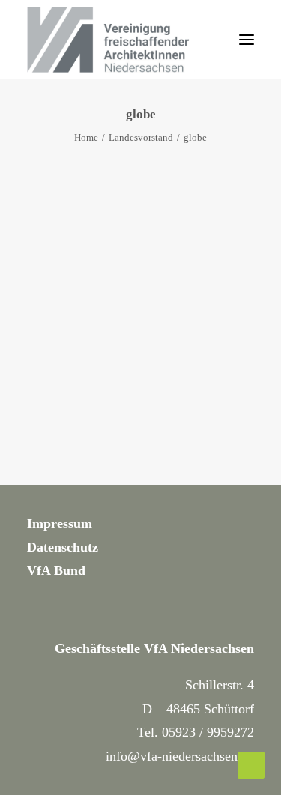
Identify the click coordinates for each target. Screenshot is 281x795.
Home (86, 137)
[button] (246, 39)
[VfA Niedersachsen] (120, 40)
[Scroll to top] (251, 764)
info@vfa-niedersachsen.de (180, 756)
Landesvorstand (141, 137)
